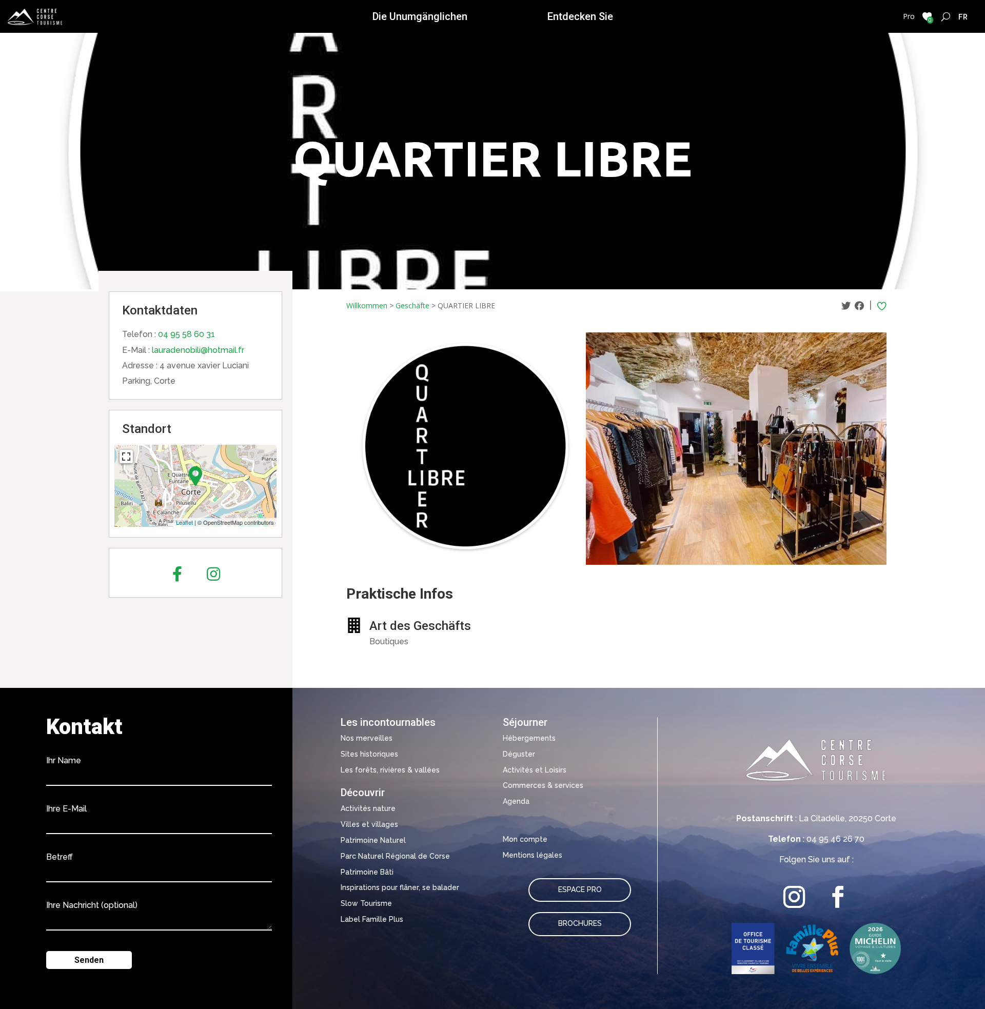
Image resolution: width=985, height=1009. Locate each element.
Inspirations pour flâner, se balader (400, 887)
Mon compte (525, 839)
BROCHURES (580, 923)
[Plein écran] (126, 456)
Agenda (516, 801)
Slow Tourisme (366, 903)
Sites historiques (369, 754)
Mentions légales (532, 855)
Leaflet (184, 522)
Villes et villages (369, 824)
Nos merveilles (366, 738)
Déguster (519, 754)
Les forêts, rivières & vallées (390, 770)
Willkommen (366, 305)
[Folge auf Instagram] (794, 897)
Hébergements (529, 738)
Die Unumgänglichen (419, 16)
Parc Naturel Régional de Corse (395, 856)
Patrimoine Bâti (367, 872)
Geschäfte (412, 305)
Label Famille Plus (372, 919)
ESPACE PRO (580, 889)
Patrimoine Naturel (373, 840)
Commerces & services (543, 785)
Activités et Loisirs (534, 770)
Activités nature (368, 808)
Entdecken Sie (580, 16)
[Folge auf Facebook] (838, 897)
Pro (909, 16)
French (963, 16)
